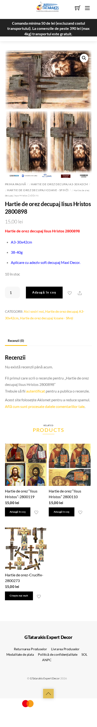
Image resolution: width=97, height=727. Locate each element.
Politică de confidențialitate (57, 654)
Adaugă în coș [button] (18, 511)
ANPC (46, 660)
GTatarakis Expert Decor (45, 678)
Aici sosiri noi (34, 311)
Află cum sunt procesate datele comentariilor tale (45, 406)
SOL (84, 654)
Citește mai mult (19, 595)
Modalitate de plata (20, 654)
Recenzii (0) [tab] (16, 341)
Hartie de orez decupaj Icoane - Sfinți (38, 190)
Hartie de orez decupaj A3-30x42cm (59, 184)
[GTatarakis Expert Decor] (45, 9)
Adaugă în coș (44, 292)
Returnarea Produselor (30, 649)
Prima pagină (15, 184)
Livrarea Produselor (65, 649)
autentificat (35, 391)
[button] (84, 58)
